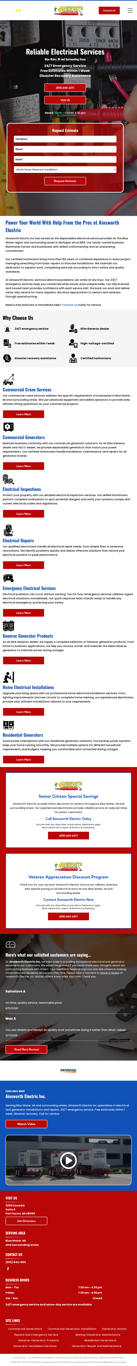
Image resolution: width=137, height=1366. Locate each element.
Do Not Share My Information (42, 1357)
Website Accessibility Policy (111, 1357)
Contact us (69, 305)
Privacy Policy (20, 1357)
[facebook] (8, 1269)
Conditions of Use (64, 1357)
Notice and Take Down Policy (85, 1357)
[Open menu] (130, 10)
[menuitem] (25, 1329)
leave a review (109, 973)
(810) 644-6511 (16, 1262)
